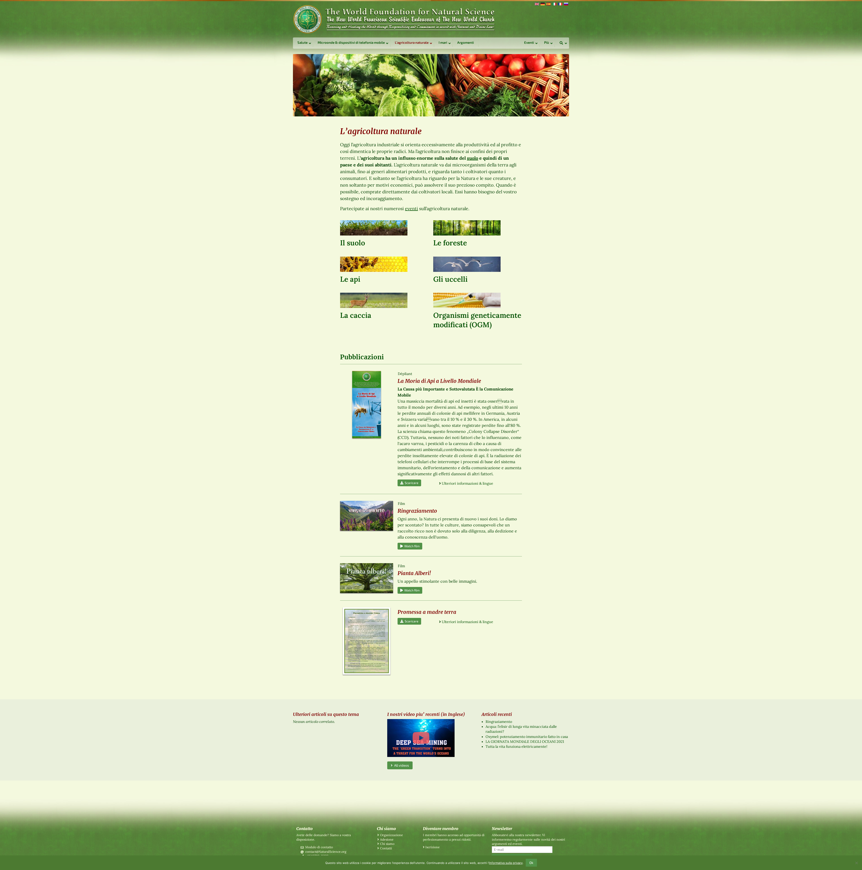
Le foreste (450, 242)
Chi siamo (387, 844)
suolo (472, 158)
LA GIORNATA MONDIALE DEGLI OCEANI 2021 (525, 741)
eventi (411, 208)
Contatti (386, 848)
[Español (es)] (548, 3)
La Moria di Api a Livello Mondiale (439, 381)
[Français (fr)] (559, 3)
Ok (531, 863)
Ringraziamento (417, 511)
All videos (401, 765)
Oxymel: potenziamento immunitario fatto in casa (527, 736)
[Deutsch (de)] (542, 3)
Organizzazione (391, 835)
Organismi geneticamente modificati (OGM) (477, 320)
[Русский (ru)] (565, 3)
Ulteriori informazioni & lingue (467, 483)
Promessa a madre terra (427, 612)
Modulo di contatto (319, 847)
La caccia (355, 315)
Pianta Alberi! (414, 573)
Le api (350, 279)
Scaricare (410, 483)
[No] (856, 863)
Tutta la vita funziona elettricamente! (516, 746)
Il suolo (352, 242)
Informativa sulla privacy (506, 863)
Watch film (411, 546)
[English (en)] (536, 3)
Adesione (387, 839)
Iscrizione (432, 847)
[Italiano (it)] (554, 3)
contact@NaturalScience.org (325, 852)
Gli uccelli (450, 279)
